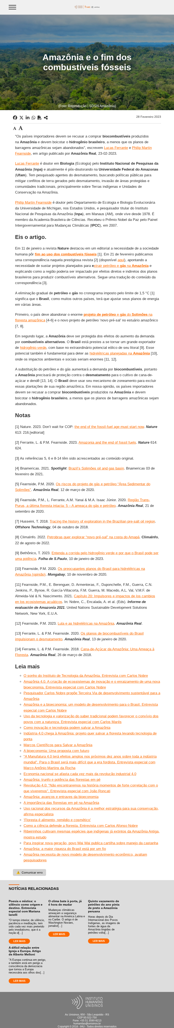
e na (132, 266)
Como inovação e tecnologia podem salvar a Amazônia (67, 728)
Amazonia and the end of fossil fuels (107, 442)
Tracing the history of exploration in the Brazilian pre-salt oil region (102, 521)
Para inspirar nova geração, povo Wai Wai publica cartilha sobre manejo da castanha (91, 843)
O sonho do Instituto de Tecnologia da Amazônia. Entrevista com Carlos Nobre (86, 676)
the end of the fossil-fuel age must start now (109, 427)
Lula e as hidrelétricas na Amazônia (86, 623)
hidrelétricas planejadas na (120, 353)
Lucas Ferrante (116, 148)
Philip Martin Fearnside (33, 203)
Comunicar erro (29, 872)
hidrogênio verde (33, 348)
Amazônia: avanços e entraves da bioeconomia (61, 797)
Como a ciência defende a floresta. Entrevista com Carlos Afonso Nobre (81, 826)
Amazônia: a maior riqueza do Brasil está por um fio (65, 849)
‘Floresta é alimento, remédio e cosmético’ (57, 820)
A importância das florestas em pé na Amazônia (61, 803)
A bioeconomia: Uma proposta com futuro (56, 751)
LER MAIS (19, 941)
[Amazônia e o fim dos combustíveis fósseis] (46, 117)
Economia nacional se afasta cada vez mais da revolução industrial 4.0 (80, 774)
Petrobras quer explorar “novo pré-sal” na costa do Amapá (93, 537)
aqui (121, 260)
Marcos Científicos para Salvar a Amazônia (58, 745)
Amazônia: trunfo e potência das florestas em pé (62, 780)
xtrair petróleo (105, 266)
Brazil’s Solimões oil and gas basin (96, 468)
